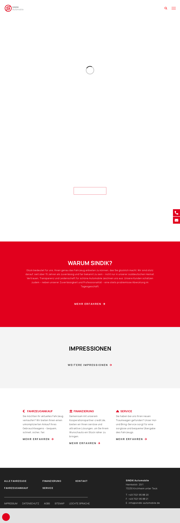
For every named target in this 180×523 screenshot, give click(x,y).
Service (47, 488)
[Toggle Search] (166, 8)
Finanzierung (51, 481)
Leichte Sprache (79, 503)
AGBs (47, 503)
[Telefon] (176, 212)
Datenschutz (30, 503)
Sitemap (59, 503)
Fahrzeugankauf (16, 488)
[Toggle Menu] (173, 8)
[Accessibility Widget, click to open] (6, 517)
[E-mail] (176, 220)
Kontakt (82, 481)
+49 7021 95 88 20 (138, 494)
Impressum (10, 503)
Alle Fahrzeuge (15, 481)
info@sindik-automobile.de (144, 502)
